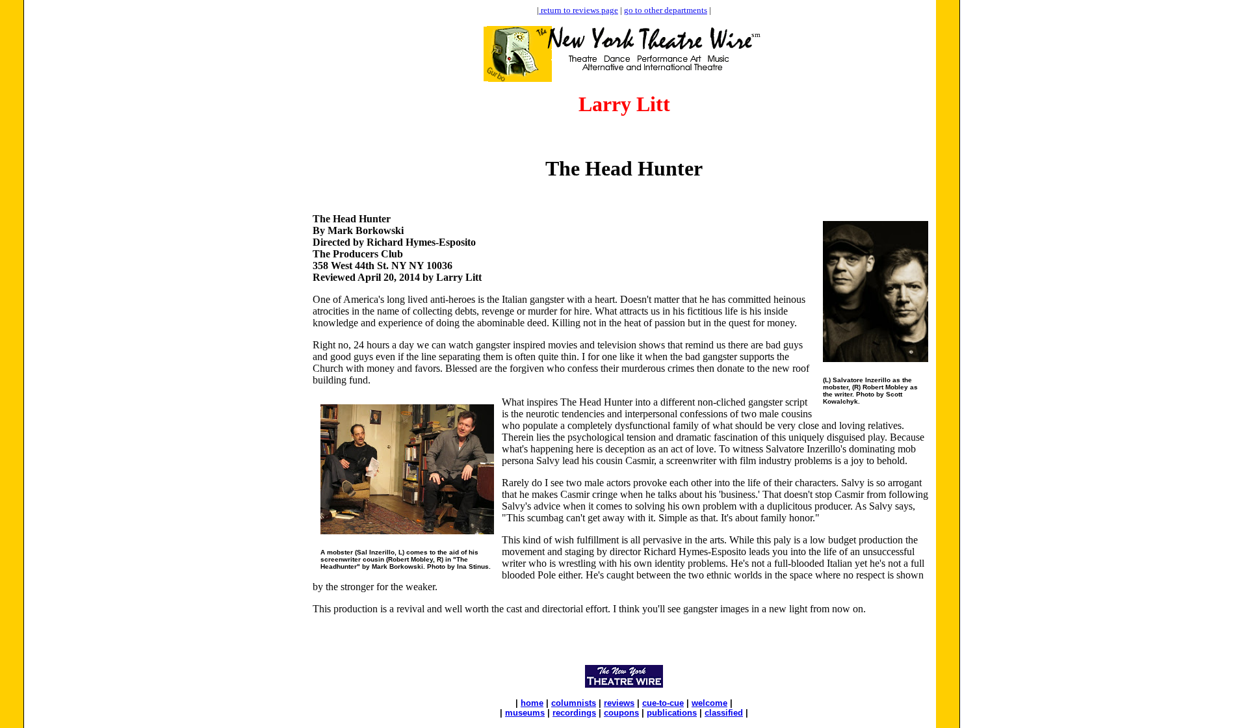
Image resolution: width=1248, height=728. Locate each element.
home (532, 703)
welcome (709, 703)
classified (724, 713)
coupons (621, 713)
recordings (574, 713)
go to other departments (665, 10)
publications (672, 713)
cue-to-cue (663, 703)
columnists (573, 703)
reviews (619, 703)
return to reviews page (578, 10)
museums (525, 713)
